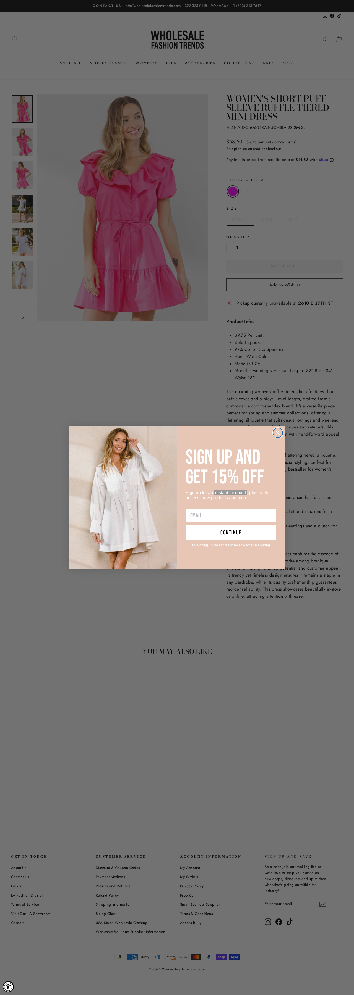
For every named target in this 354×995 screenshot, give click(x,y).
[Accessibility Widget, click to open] (8, 986)
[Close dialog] (278, 433)
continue (230, 532)
